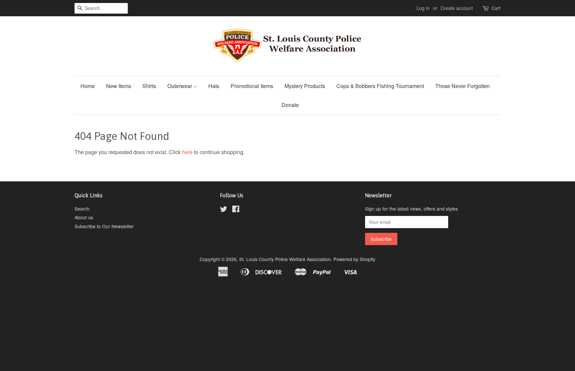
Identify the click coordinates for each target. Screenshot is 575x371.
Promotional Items (252, 86)
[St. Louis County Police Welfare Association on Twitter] (223, 210)
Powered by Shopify (354, 259)
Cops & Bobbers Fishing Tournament (380, 86)
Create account (457, 8)
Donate (290, 105)
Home (88, 86)
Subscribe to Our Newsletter (104, 226)
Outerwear (180, 86)
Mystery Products (305, 86)
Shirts (149, 86)
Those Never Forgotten (462, 86)
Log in (423, 8)
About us (84, 217)
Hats (213, 86)
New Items (118, 86)
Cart (495, 8)
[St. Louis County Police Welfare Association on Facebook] (236, 210)
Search (82, 208)
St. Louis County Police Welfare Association (285, 259)
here (187, 152)
